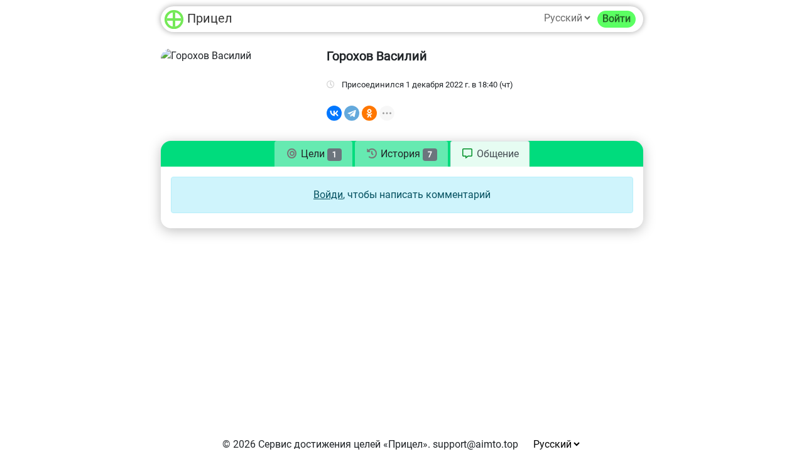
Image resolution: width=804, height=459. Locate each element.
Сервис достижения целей (319, 444)
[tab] (490, 154)
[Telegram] (351, 113)
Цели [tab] (317, 154)
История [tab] (405, 154)
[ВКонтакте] (334, 113)
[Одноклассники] (369, 113)
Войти (616, 19)
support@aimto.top (475, 444)
